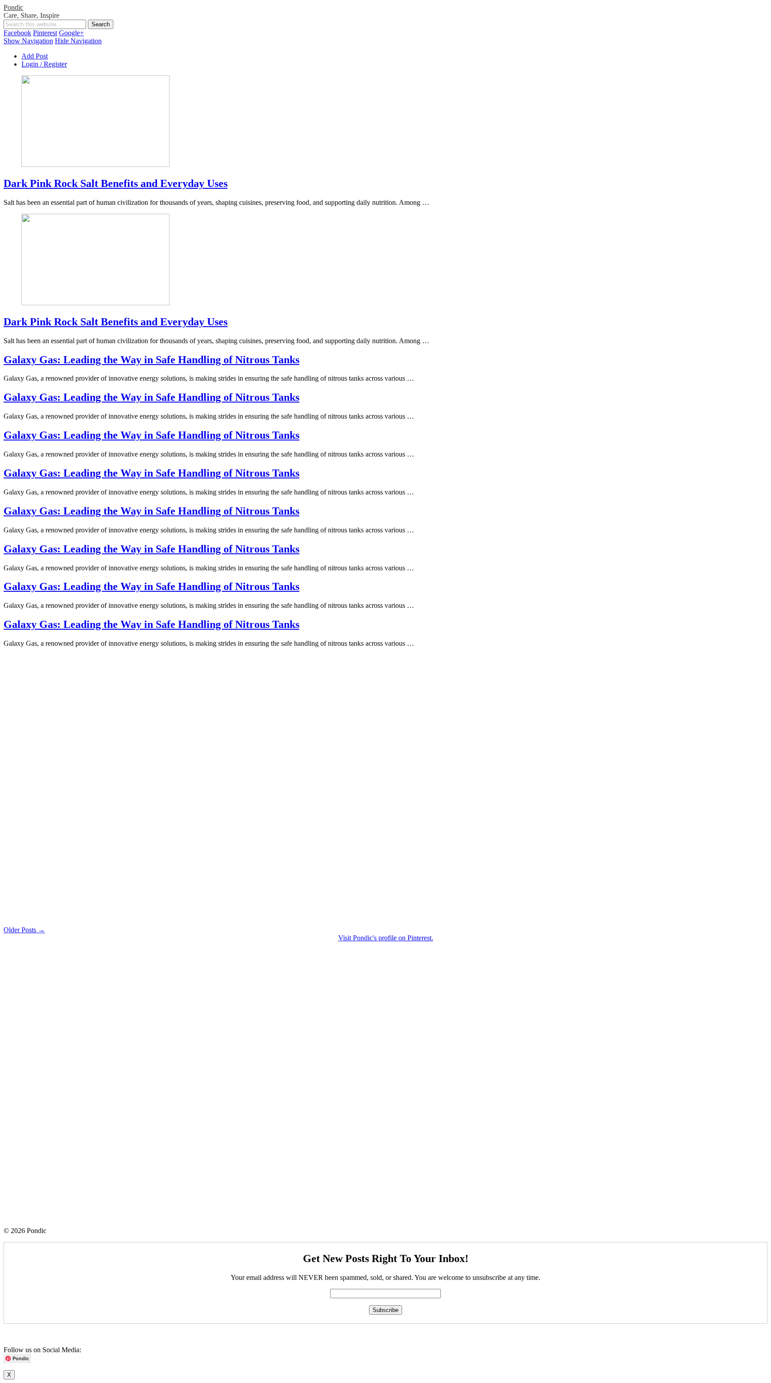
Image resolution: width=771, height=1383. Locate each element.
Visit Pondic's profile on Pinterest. (385, 938)
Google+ (71, 33)
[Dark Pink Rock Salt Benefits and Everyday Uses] (95, 164)
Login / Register (44, 64)
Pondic (13, 7)
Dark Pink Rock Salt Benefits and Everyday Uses (116, 183)
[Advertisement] (271, 788)
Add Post (34, 56)
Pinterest (45, 33)
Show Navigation (28, 41)
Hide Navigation (78, 41)
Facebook (17, 33)
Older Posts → (24, 930)
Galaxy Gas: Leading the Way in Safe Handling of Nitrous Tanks (151, 359)
